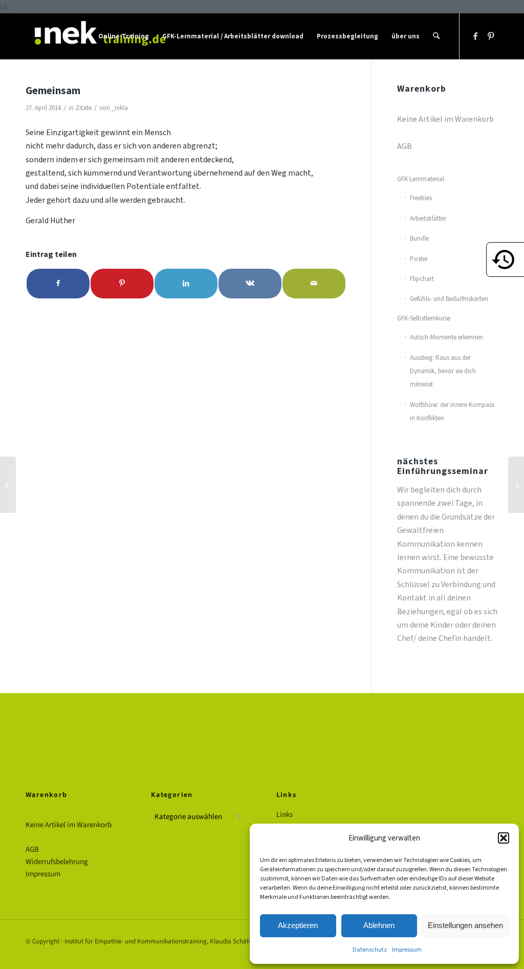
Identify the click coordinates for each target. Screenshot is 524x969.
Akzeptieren (298, 925)
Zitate (83, 107)
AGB (404, 146)
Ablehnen (379, 925)
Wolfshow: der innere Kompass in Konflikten (452, 411)
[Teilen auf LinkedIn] (186, 283)
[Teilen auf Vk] (250, 283)
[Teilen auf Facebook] (58, 283)
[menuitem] (124, 36)
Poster (419, 258)
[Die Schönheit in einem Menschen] (8, 485)
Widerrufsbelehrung (57, 861)
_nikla (120, 107)
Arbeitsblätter (428, 218)
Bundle (419, 238)
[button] (503, 838)
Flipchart (422, 278)
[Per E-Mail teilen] (313, 283)
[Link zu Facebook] (475, 36)
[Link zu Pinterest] (490, 36)
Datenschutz (370, 949)
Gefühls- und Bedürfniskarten (449, 298)
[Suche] (436, 36)
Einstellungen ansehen (465, 925)
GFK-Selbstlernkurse (423, 318)
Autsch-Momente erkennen (446, 337)
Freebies (421, 197)
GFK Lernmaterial (420, 179)
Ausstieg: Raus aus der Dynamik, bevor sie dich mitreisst (443, 371)
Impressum (407, 949)
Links (284, 814)
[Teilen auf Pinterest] (122, 283)
